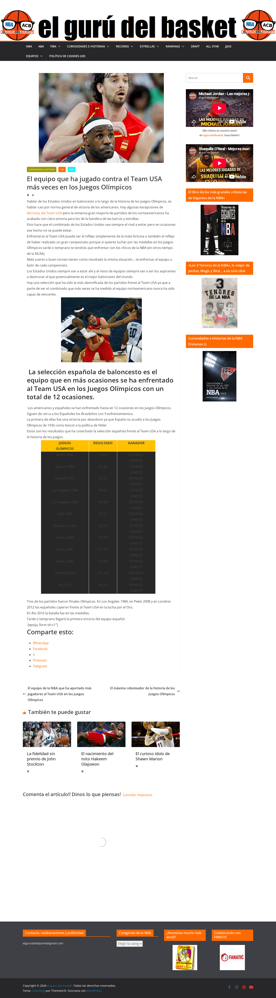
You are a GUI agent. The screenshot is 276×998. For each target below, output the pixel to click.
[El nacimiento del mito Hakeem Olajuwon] (101, 724)
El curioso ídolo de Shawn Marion (153, 756)
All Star (212, 46)
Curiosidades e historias (86, 46)
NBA (29, 46)
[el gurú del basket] (138, 12)
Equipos (32, 56)
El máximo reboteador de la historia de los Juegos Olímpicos (142, 691)
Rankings (173, 46)
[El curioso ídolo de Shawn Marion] (156, 724)
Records (122, 46)
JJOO (228, 46)
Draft (195, 46)
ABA (41, 46)
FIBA (53, 46)
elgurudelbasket (213, 135)
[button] (58, 46)
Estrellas (147, 46)
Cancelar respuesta (137, 795)
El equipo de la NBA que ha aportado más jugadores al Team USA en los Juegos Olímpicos (60, 694)
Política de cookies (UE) (67, 56)
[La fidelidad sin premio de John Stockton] (47, 724)
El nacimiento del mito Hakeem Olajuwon (97, 759)
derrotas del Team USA (44, 213)
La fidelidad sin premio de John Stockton (41, 759)
